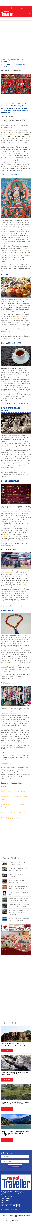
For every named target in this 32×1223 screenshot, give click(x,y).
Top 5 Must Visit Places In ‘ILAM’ (13, 791)
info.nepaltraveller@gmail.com (11, 1209)
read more (7, 1050)
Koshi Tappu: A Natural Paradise (13, 812)
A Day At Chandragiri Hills (11, 818)
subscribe (15, 1166)
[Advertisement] (16, 41)
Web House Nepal (20, 1221)
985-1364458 (6, 1200)
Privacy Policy (16, 1219)
